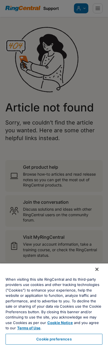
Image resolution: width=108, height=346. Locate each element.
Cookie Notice (60, 322)
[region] (54, 304)
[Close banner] (97, 269)
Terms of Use (28, 328)
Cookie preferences (53, 339)
